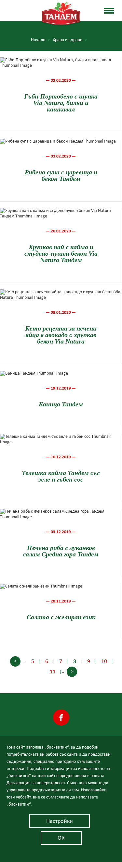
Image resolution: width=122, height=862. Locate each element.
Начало (40, 40)
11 (53, 672)
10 (104, 661)
